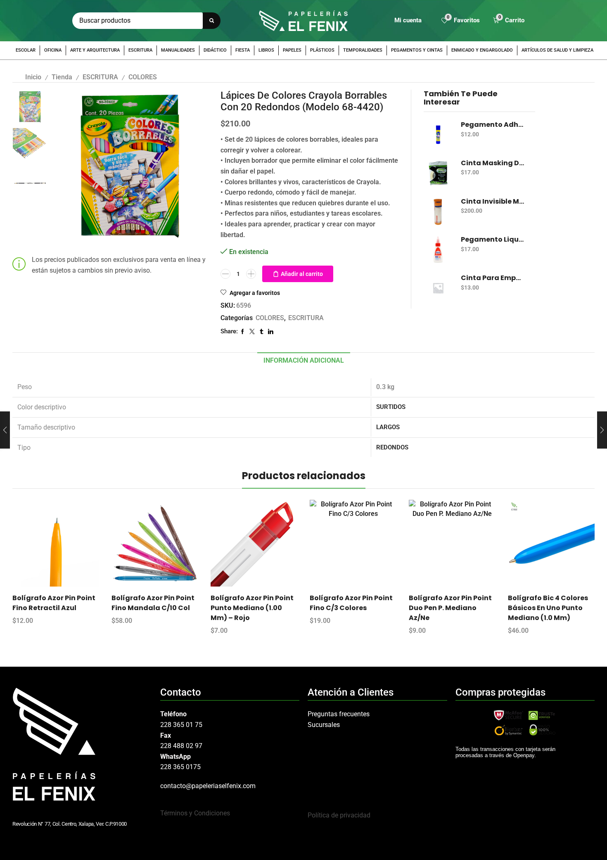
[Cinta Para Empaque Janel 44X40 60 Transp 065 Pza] (438, 287)
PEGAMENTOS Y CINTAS (417, 50)
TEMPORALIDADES (362, 50)
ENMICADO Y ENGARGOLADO (482, 50)
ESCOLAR (26, 50)
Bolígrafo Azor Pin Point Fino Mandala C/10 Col (152, 603)
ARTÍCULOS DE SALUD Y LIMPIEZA (557, 50)
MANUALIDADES (178, 50)
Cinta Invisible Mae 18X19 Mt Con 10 (493, 201)
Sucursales (324, 725)
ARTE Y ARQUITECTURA (95, 50)
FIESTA (242, 50)
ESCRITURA (140, 50)
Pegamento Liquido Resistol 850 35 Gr (493, 239)
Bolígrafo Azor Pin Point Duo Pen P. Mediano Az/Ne (450, 607)
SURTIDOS (390, 407)
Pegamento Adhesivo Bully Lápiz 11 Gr (493, 124)
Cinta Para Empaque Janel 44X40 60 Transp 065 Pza (493, 278)
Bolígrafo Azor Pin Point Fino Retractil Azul (53, 603)
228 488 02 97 (181, 746)
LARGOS (388, 427)
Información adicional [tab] (303, 360)
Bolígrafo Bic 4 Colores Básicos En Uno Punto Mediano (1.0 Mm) (548, 607)
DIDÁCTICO (215, 50)
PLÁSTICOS (322, 50)
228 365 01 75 (181, 725)
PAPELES (292, 50)
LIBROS (266, 50)
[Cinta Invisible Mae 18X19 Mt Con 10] (438, 211)
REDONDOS (392, 447)
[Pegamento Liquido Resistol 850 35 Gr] (438, 249)
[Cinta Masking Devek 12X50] (438, 173)
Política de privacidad (339, 815)
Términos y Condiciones (195, 813)
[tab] (303, 360)
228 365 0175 (180, 767)
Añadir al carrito (302, 274)
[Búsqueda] (212, 20)
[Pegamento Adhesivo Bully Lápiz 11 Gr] (438, 134)
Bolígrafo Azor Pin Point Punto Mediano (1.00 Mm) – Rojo (252, 607)
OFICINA (53, 50)
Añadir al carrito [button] (63, 546)
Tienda (62, 77)
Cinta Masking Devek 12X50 (493, 163)
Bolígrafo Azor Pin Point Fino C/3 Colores (351, 603)
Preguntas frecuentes (339, 714)
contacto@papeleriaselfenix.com (208, 786)
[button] (461, 21)
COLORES (142, 77)
